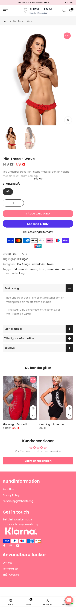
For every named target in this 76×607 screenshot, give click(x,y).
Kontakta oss (11, 568)
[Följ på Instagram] (11, 545)
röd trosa (18, 269)
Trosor (50, 264)
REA (19, 264)
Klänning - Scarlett (15, 424)
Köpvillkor (8, 489)
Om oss (7, 562)
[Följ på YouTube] (17, 545)
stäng (69, 3)
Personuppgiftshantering (18, 501)
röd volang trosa (35, 269)
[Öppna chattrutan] (69, 600)
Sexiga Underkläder (33, 264)
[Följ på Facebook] (4, 545)
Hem (5, 21)
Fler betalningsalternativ (38, 232)
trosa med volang (14, 273)
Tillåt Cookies (11, 574)
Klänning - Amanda (51, 424)
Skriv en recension (38, 461)
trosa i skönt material (59, 269)
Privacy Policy (11, 495)
